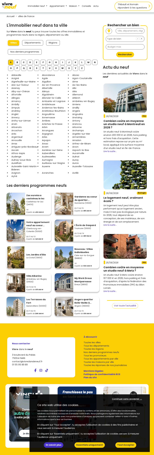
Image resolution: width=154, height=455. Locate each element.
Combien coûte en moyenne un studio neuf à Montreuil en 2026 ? (124, 124)
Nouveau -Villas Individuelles (83, 251)
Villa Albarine (34, 275)
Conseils (86, 6)
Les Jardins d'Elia (36, 254)
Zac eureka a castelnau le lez (35, 197)
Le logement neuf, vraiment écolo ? (123, 199)
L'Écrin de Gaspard (85, 225)
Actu (96, 6)
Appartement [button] (57, 6)
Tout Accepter (125, 444)
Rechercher (125, 54)
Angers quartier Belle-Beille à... (83, 301)
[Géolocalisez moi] (109, 31)
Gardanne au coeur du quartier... (85, 198)
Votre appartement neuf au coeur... (37, 224)
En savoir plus (53, 444)
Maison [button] (73, 6)
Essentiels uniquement (89, 444)
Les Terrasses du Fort (36, 301)
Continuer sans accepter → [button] (127, 398)
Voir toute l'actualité (125, 305)
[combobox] (125, 39)
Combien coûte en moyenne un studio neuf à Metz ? (123, 268)
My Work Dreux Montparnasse (83, 280)
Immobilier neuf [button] (36, 6)
